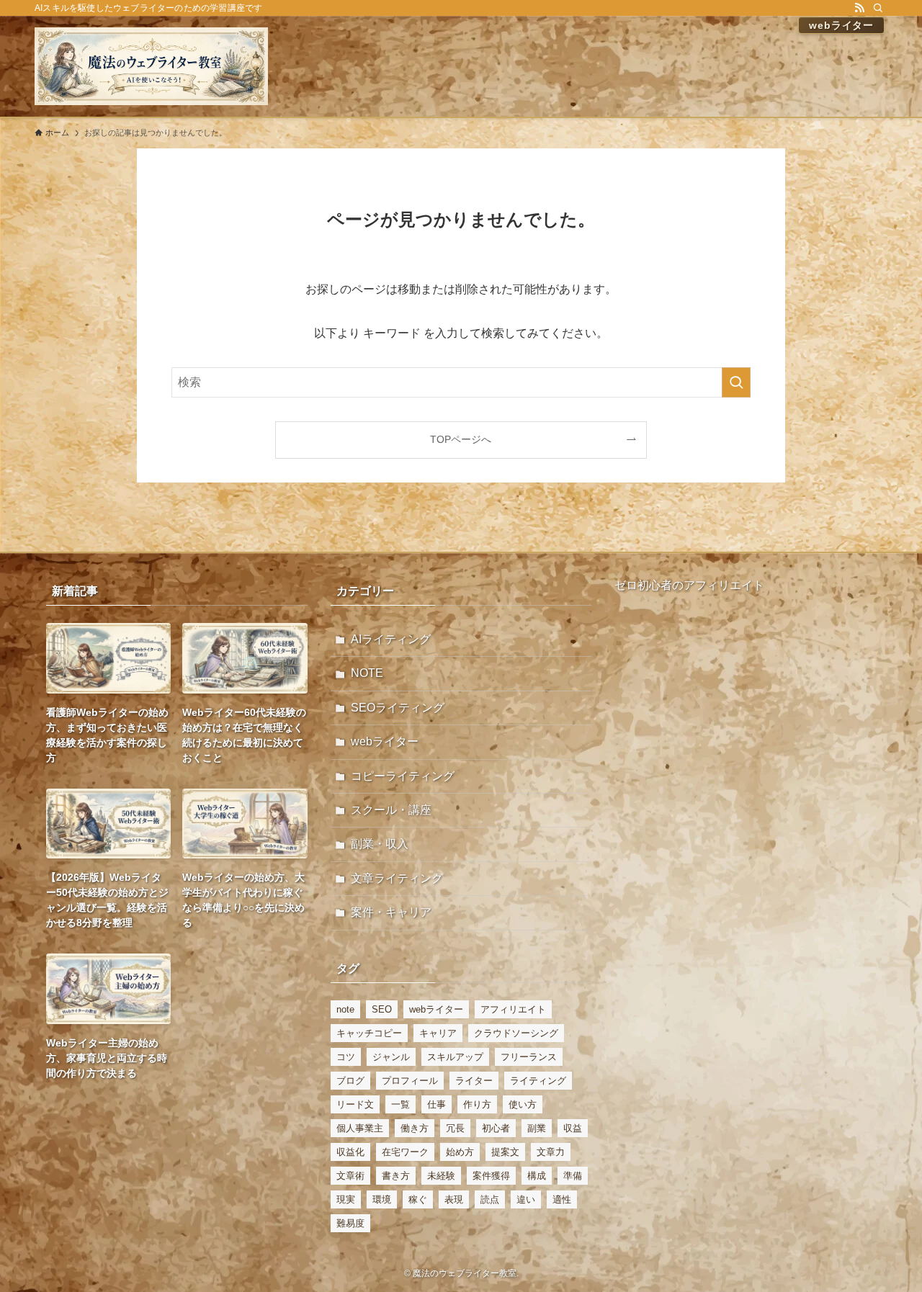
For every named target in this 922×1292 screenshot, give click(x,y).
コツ (345, 1056)
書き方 (396, 1175)
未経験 (441, 1175)
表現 (453, 1199)
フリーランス (529, 1056)
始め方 (460, 1152)
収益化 (350, 1152)
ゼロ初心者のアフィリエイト (689, 585)
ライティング (538, 1080)
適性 (561, 1199)
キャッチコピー (369, 1033)
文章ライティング (397, 878)
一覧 (400, 1104)
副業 (536, 1128)
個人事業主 (359, 1128)
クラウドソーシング (516, 1033)
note (345, 1009)
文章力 (551, 1152)
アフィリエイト (513, 1009)
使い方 (523, 1104)
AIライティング (391, 639)
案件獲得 (491, 1175)
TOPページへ (460, 439)
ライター (474, 1080)
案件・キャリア (391, 912)
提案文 (505, 1152)
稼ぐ (417, 1199)
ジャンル (391, 1056)
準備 (572, 1175)
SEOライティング (397, 707)
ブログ (350, 1080)
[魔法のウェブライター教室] (151, 66)
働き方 (414, 1128)
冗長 (455, 1128)
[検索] (878, 8)
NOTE (367, 673)
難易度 (350, 1223)
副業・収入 (379, 844)
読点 (489, 1199)
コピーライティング (403, 776)
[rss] (859, 8)
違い (525, 1199)
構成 (536, 1175)
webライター (385, 741)
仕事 (436, 1104)
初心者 (496, 1128)
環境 (381, 1199)
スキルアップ (455, 1056)
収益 (572, 1128)
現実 (345, 1199)
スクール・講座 (391, 810)
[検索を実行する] (736, 382)
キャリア (438, 1033)
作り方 (477, 1104)
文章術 (350, 1175)
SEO (382, 1009)
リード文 (355, 1104)
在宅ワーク (405, 1152)
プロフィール (410, 1080)
